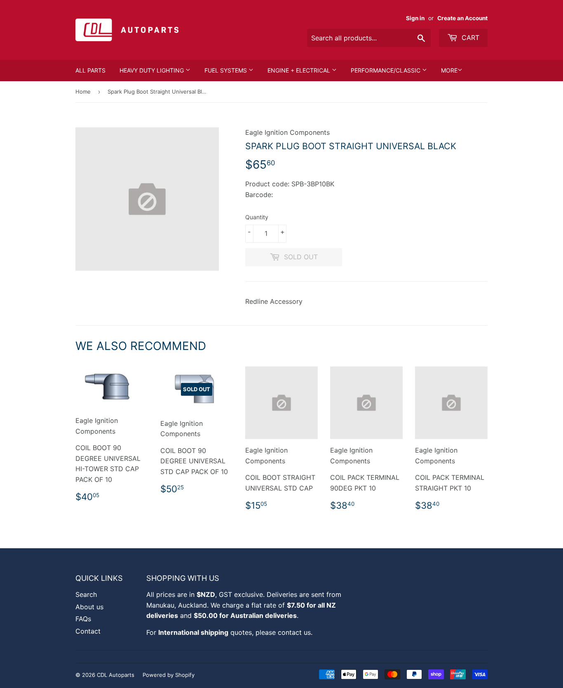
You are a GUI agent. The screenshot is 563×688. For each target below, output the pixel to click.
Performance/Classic (386, 70)
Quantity (256, 217)
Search (86, 594)
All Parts (90, 70)
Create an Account (462, 18)
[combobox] (369, 38)
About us (89, 607)
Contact (88, 631)
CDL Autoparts (115, 675)
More (449, 70)
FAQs (83, 619)
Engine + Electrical (299, 70)
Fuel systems (226, 70)
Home (83, 91)
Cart (469, 37)
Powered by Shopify (169, 675)
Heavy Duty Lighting (152, 70)
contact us (294, 632)
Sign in (415, 18)
